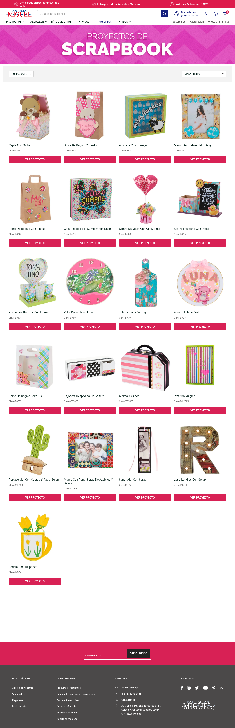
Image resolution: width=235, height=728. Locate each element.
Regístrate (18, 700)
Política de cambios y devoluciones (76, 694)
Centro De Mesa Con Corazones (139, 229)
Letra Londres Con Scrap (190, 480)
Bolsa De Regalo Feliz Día (25, 396)
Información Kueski (67, 712)
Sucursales (179, 21)
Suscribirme (138, 653)
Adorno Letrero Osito (187, 312)
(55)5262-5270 (189, 15)
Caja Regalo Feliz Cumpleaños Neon (87, 229)
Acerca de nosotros (23, 687)
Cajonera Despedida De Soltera (84, 396)
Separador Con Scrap (133, 480)
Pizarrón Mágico (184, 396)
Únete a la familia (218, 21)
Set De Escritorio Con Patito (191, 229)
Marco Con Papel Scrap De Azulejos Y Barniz (88, 481)
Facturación (197, 21)
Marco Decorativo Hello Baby (193, 145)
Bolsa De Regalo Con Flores (27, 229)
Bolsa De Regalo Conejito (80, 145)
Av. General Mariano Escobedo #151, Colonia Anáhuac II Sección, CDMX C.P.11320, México (141, 709)
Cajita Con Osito (19, 145)
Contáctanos (128, 699)
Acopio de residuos (67, 718)
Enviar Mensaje (129, 687)
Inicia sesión (19, 706)
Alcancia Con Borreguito (134, 145)
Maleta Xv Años (129, 396)
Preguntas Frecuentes (69, 687)
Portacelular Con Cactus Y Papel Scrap (34, 480)
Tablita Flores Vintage (133, 312)
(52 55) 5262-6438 (131, 693)
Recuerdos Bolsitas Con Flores (28, 312)
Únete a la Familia (66, 706)
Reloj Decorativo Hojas (78, 312)
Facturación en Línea (68, 700)
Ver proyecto (35, 159)
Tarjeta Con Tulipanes (23, 567)
